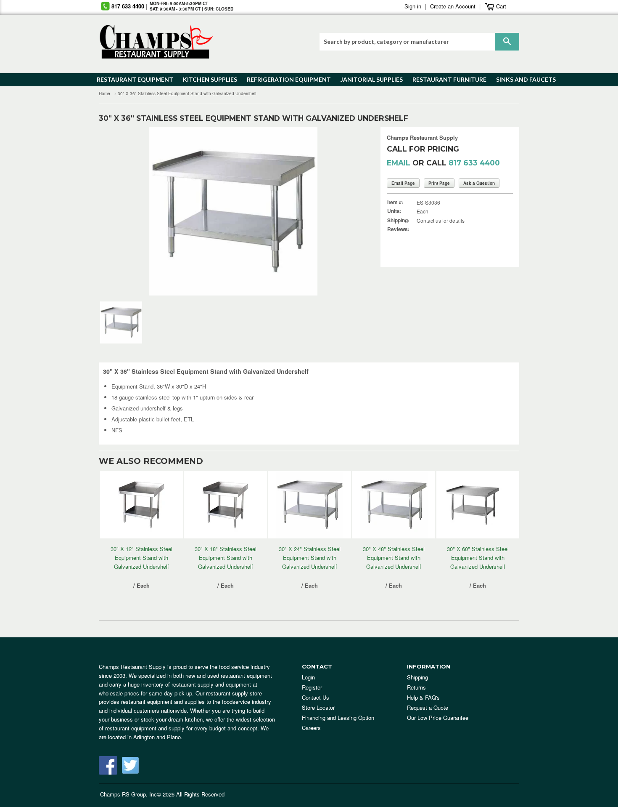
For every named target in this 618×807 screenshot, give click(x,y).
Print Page (439, 183)
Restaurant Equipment (131, 79)
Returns (416, 687)
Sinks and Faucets (523, 79)
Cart (500, 6)
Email (398, 162)
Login (308, 677)
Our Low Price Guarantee (437, 718)
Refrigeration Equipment (284, 79)
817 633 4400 (127, 6)
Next (348, 211)
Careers (311, 728)
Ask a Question (479, 183)
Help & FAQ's (423, 697)
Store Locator (318, 707)
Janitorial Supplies (368, 79)
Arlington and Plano (157, 737)
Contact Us (315, 697)
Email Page (403, 183)
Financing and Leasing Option (338, 718)
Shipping (417, 677)
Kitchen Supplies (207, 79)
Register (312, 687)
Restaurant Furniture (445, 79)
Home (104, 93)
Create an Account (452, 6)
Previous (117, 211)
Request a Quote (427, 707)
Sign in (412, 6)
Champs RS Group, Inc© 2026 (137, 794)
